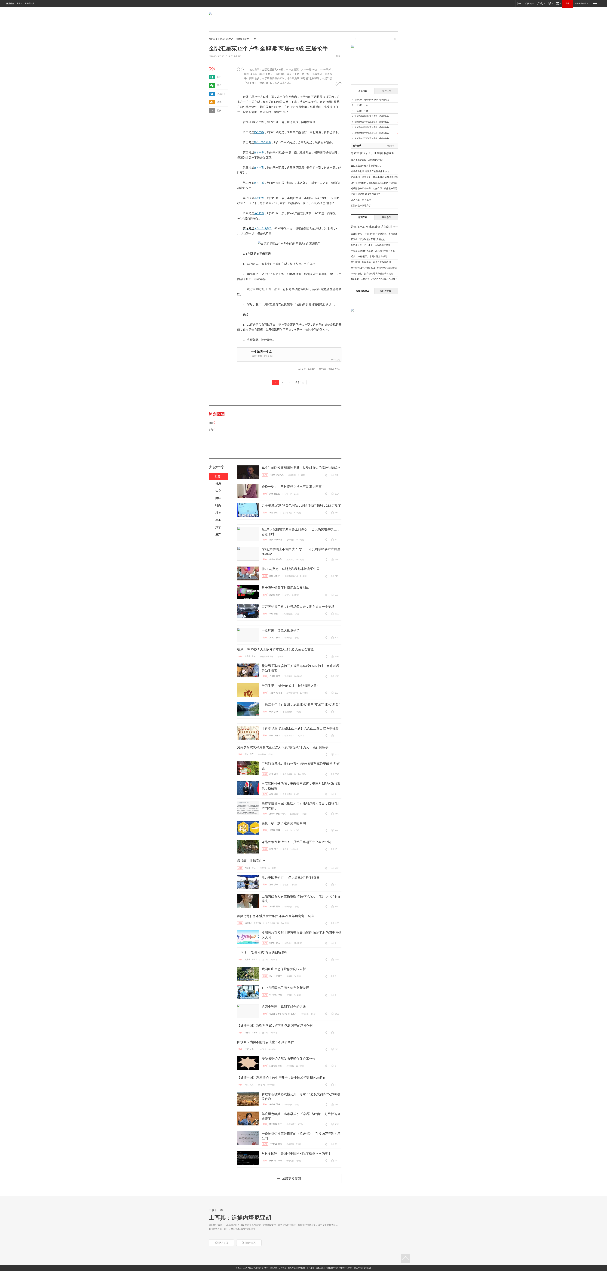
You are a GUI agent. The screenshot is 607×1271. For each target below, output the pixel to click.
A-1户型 (259, 213)
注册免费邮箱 (580, 3)
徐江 (271, 540)
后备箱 (272, 676)
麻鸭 (271, 849)
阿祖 (278, 830)
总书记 (279, 693)
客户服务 (310, 1268)
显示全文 (299, 382)
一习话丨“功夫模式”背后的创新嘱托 (262, 952)
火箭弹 (272, 1104)
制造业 (254, 959)
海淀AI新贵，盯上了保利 (262, 356)
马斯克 (277, 576)
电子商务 (273, 995)
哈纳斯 (272, 943)
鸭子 (276, 849)
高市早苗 (273, 1124)
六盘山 (277, 735)
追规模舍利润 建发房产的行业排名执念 (370, 171)
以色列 (293, 1014)
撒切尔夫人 (281, 814)
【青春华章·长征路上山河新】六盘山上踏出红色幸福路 (300, 728)
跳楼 (271, 494)
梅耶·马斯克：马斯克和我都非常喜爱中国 (291, 569)
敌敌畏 (272, 595)
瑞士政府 (278, 1160)
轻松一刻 (288, 494)
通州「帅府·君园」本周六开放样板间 (369, 256)
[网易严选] (540, 3)
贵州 (276, 711)
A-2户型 (259, 198)
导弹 (278, 1104)
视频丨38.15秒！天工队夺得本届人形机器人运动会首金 (275, 649)
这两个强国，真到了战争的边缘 (284, 1006)
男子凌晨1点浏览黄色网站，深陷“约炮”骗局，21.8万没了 (301, 505)
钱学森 (248, 1032)
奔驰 (276, 614)
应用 (18, 3)
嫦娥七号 (248, 923)
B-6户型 (259, 152)
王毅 (271, 794)
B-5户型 (259, 182)
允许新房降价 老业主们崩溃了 (365, 194)
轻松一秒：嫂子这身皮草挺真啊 (284, 823)
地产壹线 (357, 145)
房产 (252, 754)
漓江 (253, 868)
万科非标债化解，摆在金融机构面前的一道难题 (374, 183)
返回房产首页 (249, 1242)
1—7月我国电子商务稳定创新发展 (285, 988)
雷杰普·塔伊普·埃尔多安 (279, 1014)
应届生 (272, 559)
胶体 (278, 595)
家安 (278, 943)
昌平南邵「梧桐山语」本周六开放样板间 (371, 262)
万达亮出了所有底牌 (361, 200)
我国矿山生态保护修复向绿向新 (284, 969)
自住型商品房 (242, 39)
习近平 (272, 693)
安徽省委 (273, 1066)
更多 (219, 110)
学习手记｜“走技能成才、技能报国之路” (290, 685)
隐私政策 (320, 1268)
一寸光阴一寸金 (261, 351)
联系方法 (292, 1268)
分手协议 (273, 1144)
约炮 (271, 512)
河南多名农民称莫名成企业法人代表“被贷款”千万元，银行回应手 (282, 747)
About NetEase (270, 1268)
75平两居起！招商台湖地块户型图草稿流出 (372, 273)
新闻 (265, 475)
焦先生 (277, 494)
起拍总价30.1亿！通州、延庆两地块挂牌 (370, 245)
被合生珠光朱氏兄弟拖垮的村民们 (367, 160)
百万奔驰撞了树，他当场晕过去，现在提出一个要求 (298, 606)
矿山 (271, 976)
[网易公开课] (529, 3)
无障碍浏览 (29, 3)
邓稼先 (254, 1032)
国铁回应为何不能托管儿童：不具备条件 (265, 1042)
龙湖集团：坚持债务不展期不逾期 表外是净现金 (374, 177)
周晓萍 (279, 559)
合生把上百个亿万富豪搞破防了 (366, 166)
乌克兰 (272, 475)
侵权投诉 (367, 1268)
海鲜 (271, 884)
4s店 (271, 614)
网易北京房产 (226, 39)
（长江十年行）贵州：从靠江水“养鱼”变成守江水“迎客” (301, 704)
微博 (219, 102)
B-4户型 (259, 167)
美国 (278, 637)
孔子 (280, 1124)
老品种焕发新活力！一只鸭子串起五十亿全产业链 (296, 842)
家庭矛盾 (278, 540)
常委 (280, 1066)
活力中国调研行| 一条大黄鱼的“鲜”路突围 (291, 877)
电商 (280, 995)
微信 (219, 85)
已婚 (278, 906)
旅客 (252, 1049)
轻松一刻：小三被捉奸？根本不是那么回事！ (293, 486)
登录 (568, 3)
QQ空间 (221, 94)
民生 (247, 1085)
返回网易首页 (221, 1242)
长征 (271, 735)
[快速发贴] (211, 69)
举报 (338, 56)
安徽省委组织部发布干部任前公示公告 (288, 1058)
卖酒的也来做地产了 (361, 205)
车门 (278, 676)
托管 (247, 1049)
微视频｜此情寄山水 (251, 861)
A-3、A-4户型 (257, 228)
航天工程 (257, 923)
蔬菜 (276, 774)
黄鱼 (276, 884)
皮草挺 (272, 830)
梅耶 (271, 576)
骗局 (276, 512)
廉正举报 (358, 1268)
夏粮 (252, 1085)
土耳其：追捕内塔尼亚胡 (240, 1218)
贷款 (247, 754)
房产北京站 (335, 359)
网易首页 (10, 3)
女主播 (272, 906)
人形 (253, 656)
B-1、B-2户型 (262, 142)
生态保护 (278, 976)
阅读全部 (390, 146)
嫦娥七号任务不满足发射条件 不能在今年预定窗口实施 (275, 916)
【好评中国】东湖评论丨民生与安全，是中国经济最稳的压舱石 (281, 1077)
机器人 (248, 656)
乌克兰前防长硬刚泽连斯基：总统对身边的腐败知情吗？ (301, 468)
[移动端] (519, 3)
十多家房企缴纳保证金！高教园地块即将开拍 (373, 251)
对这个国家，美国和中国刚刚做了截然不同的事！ (296, 1153)
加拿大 (272, 637)
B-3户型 (259, 132)
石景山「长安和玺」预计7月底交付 (368, 239)
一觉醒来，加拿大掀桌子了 (281, 630)
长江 (271, 711)
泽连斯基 (280, 475)
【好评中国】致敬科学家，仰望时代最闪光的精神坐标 (275, 1025)
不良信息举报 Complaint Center (338, 1268)
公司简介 (282, 1268)
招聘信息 (301, 1268)
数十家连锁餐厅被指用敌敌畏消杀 (285, 587)
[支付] (550, 3)
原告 (280, 1144)
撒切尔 (272, 814)
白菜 (271, 774)
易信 (219, 77)
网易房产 (237, 56)
